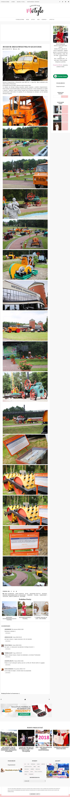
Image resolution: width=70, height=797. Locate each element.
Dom (38, 19)
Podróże (44, 19)
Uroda (26, 774)
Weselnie (65, 123)
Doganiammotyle (60, 86)
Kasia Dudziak (9, 668)
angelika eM (8, 637)
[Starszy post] (49, 699)
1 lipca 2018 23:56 (16, 645)
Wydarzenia (31, 774)
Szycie (33, 19)
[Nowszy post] (1, 699)
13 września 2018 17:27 (19, 668)
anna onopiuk (20, 593)
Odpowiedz (7, 633)
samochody (43, 595)
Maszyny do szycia (28, 766)
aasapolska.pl (9, 660)
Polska (36, 595)
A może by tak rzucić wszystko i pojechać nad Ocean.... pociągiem (26, 749)
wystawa (22, 596)
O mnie (13, 1)
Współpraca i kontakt (33, 1)
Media (35, 766)
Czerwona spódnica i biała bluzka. (61, 748)
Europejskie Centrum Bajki (9, 85)
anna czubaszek (9, 593)
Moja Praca (27, 769)
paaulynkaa (8, 645)
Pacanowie (13, 83)
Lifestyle (51, 19)
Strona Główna (5, 1)
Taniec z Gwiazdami (38, 771)
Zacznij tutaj (21, 1)
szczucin (5, 596)
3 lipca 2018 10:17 (17, 653)
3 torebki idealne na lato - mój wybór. (41, 618)
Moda (27, 19)
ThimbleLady (8, 653)
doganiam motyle (35, 593)
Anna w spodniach (64, 107)
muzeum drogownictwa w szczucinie (14, 595)
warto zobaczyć (14, 596)
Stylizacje (27, 771)
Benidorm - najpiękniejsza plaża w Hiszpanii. (9, 618)
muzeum (44, 593)
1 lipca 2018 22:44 (17, 637)
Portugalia (38, 769)
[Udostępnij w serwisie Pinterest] (16, 592)
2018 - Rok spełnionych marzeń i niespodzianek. (44, 749)
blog (27, 593)
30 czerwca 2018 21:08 (17, 629)
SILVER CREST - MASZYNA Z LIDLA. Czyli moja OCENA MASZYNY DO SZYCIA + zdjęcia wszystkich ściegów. (63, 118)
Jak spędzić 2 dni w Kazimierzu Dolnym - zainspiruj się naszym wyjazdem (9, 749)
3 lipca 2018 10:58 (18, 660)
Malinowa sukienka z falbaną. (25, 618)
